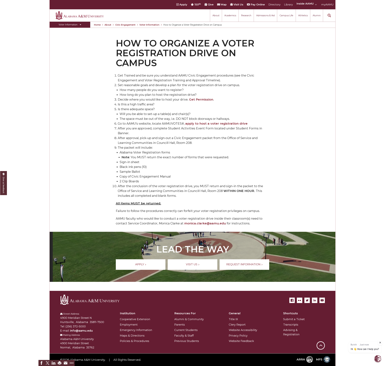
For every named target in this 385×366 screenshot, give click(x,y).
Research (246, 15)
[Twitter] (307, 300)
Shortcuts (290, 313)
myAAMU (327, 4)
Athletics (303, 15)
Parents (179, 324)
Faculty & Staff (184, 335)
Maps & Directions (132, 335)
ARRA (301, 359)
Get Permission (201, 99)
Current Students (186, 330)
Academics (230, 15)
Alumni (316, 15)
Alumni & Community (189, 319)
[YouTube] (322, 300)
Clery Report (237, 324)
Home (97, 24)
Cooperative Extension (135, 319)
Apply (183, 4)
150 (197, 4)
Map (223, 4)
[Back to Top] (321, 331)
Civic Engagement (125, 24)
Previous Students (186, 341)
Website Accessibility (243, 330)
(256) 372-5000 (75, 326)
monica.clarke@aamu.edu (205, 223)
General (234, 313)
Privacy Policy (238, 335)
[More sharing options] (72, 363)
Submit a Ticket (294, 319)
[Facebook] (292, 300)
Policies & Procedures (134, 341)
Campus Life (286, 15)
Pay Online (257, 4)
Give (210, 4)
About (216, 15)
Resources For (185, 313)
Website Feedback (241, 341)
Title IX (233, 319)
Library (288, 4)
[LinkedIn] (314, 300)
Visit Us (238, 4)
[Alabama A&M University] (92, 300)
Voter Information (149, 24)
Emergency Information (136, 330)
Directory (274, 4)
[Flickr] (299, 300)
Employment (129, 324)
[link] (41, 363)
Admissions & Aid (265, 15)
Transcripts (290, 324)
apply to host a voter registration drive (216, 123)
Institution (127, 313)
